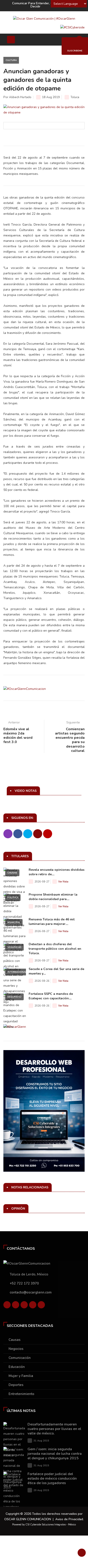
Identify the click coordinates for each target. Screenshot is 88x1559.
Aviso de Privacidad (69, 1519)
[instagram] (41, 1306)
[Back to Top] (82, 1553)
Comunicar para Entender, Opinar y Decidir (37, 5)
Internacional (17, 972)
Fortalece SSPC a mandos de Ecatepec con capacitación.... (51, 996)
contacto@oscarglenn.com (31, 1292)
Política (12, 897)
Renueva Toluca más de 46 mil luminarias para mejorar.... (52, 921)
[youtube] (32, 1306)
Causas (12, 872)
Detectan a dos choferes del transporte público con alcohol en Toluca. (55, 948)
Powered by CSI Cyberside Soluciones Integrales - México (44, 1524)
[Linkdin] (24, 1306)
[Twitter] (15, 1306)
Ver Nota (63, 881)
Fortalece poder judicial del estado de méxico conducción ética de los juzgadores (52, 1478)
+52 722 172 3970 (24, 1283)
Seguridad (14, 947)
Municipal (13, 922)
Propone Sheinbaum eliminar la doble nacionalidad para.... (53, 896)
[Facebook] (7, 1306)
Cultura (11, 60)
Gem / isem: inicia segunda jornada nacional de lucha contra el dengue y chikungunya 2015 (55, 1454)
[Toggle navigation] (11, 39)
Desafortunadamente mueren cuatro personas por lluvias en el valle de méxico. (54, 1429)
